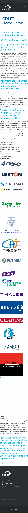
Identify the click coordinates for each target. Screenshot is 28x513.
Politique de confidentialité (9, 499)
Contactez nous (4, 463)
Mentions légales (6, 493)
